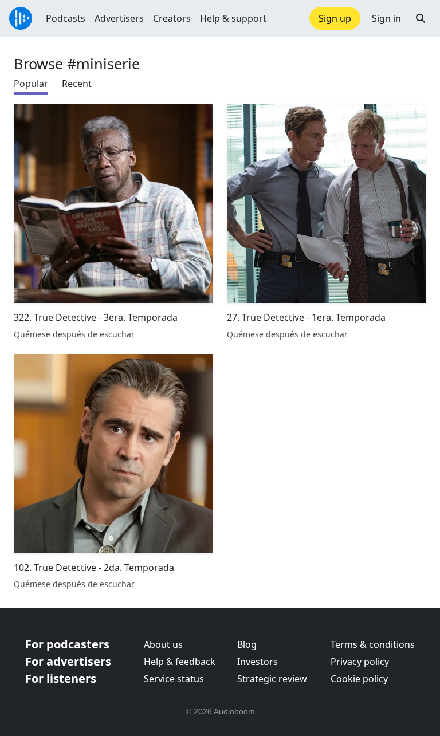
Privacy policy (360, 661)
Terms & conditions (373, 644)
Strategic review (272, 678)
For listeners (60, 678)
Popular (31, 83)
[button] (420, 18)
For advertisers (68, 661)
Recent (77, 83)
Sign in (386, 18)
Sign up (335, 18)
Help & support (233, 18)
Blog (247, 644)
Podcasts (65, 18)
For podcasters (67, 644)
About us (163, 644)
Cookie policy (359, 678)
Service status (174, 678)
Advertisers (119, 18)
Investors (257, 661)
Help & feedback (179, 661)
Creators (172, 18)
